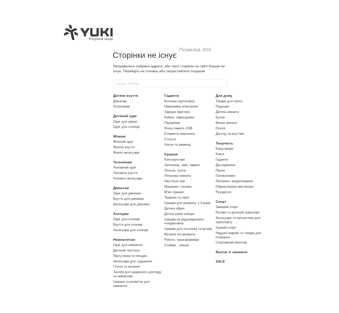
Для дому (224, 96)
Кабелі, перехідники (179, 117)
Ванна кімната (226, 123)
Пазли (220, 170)
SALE (220, 261)
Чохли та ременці (177, 144)
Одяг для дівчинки (127, 193)
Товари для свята (229, 101)
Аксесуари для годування (132, 261)
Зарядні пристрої (177, 112)
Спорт (221, 202)
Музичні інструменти (179, 234)
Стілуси (170, 139)
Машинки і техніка (177, 186)
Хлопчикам (121, 106)
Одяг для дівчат (125, 121)
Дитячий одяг (125, 116)
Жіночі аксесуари (126, 152)
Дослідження (225, 165)
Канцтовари (224, 148)
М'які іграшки (174, 192)
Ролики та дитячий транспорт (238, 212)
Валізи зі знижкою (231, 252)
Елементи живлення (179, 134)
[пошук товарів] (223, 83)
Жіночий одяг (123, 141)
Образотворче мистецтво (234, 186)
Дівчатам (120, 101)
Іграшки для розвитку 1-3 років (187, 203)
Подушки (222, 106)
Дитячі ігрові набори (179, 214)
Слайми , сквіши (176, 245)
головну (151, 71)
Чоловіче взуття (125, 173)
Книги (220, 154)
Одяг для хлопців (126, 127)
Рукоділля (223, 192)
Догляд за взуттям (230, 134)
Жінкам (119, 136)
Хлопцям (121, 214)
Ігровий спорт (226, 227)
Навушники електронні (181, 106)
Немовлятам (124, 240)
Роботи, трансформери (181, 240)
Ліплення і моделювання (234, 181)
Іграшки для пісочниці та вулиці (188, 229)
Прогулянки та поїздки (130, 256)
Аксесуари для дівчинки (131, 204)
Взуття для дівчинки (128, 199)
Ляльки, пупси (175, 170)
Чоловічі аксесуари (127, 178)
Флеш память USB (178, 128)
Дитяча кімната (227, 112)
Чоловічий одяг (124, 167)
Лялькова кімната (177, 175)
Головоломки (225, 175)
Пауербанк (172, 123)
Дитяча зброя (174, 208)
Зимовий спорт (227, 207)
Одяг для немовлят (128, 245)
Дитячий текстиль (126, 250)
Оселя (220, 128)
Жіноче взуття (124, 147)
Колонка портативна (179, 101)
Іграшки (171, 154)
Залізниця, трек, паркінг (182, 165)
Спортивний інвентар (231, 242)
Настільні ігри (174, 181)
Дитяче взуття (125, 96)
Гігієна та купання (126, 266)
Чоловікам (122, 162)
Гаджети (171, 96)
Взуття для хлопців (127, 224)
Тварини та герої (176, 197)
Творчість (224, 143)
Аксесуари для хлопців (130, 230)
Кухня (220, 117)
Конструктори (174, 159)
